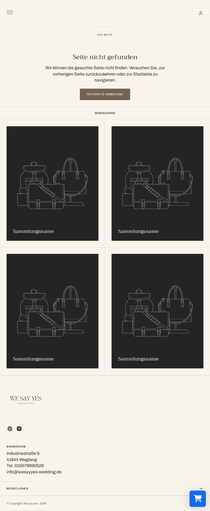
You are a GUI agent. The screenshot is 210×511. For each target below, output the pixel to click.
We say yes (31, 503)
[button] (9, 13)
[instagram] (19, 428)
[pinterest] (10, 428)
